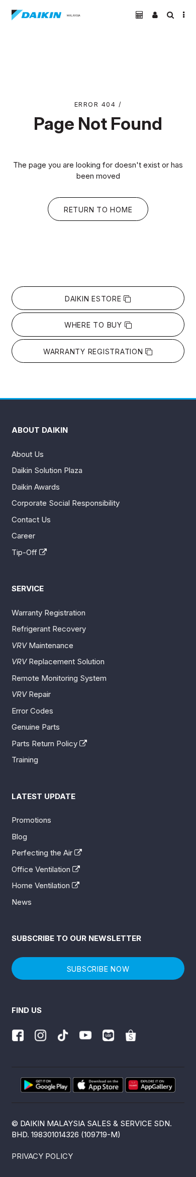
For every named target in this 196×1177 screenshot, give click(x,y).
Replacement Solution (58, 661)
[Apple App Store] (98, 1084)
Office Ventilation (42, 869)
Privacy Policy (42, 1156)
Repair (31, 694)
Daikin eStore (94, 298)
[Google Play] (46, 1084)
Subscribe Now (98, 969)
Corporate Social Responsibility (66, 503)
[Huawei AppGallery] (150, 1084)
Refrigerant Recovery (49, 629)
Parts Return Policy (45, 743)
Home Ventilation (42, 885)
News (22, 902)
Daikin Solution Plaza (47, 470)
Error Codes (32, 711)
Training (25, 759)
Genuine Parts (36, 727)
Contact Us (31, 519)
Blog (19, 836)
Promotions (31, 820)
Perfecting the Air (43, 852)
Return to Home (98, 209)
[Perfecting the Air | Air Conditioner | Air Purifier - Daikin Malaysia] (46, 15)
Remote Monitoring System (59, 678)
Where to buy (94, 325)
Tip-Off (25, 552)
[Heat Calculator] (139, 15)
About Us (28, 454)
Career (23, 535)
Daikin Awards (36, 487)
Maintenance (42, 645)
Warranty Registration (94, 351)
